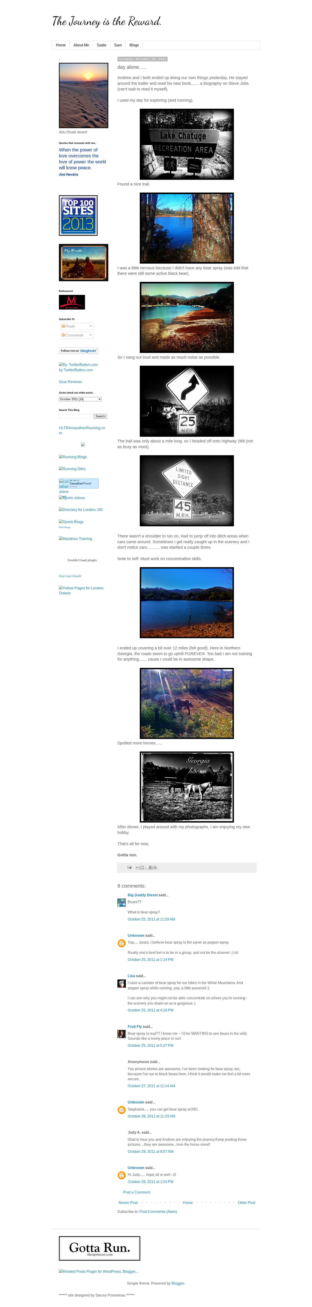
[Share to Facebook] (150, 867)
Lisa (131, 976)
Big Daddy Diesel (143, 895)
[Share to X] (146, 867)
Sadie (101, 45)
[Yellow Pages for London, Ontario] (83, 593)
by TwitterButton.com (76, 370)
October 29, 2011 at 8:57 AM (150, 1152)
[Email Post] (129, 867)
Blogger (178, 1283)
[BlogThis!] (142, 867)
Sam (118, 45)
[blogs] (71, 522)
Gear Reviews (70, 382)
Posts (70, 326)
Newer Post (128, 1203)
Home (61, 45)
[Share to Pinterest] (155, 867)
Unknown (136, 935)
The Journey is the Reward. (107, 21)
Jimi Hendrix (68, 174)
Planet (80, 483)
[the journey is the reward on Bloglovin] (78, 353)
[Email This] (137, 867)
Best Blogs (64, 527)
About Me (81, 45)
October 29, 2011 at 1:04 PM (150, 1182)
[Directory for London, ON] (81, 510)
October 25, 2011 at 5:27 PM (150, 1046)
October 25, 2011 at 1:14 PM (150, 960)
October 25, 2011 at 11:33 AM (151, 919)
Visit (70, 576)
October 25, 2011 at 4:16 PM (150, 1010)
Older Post (246, 1203)
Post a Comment (136, 1192)
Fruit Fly (135, 1027)
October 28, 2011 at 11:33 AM (151, 1116)
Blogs (134, 45)
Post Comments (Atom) (158, 1212)
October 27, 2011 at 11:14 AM (151, 1086)
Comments (74, 335)
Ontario (73, 486)
